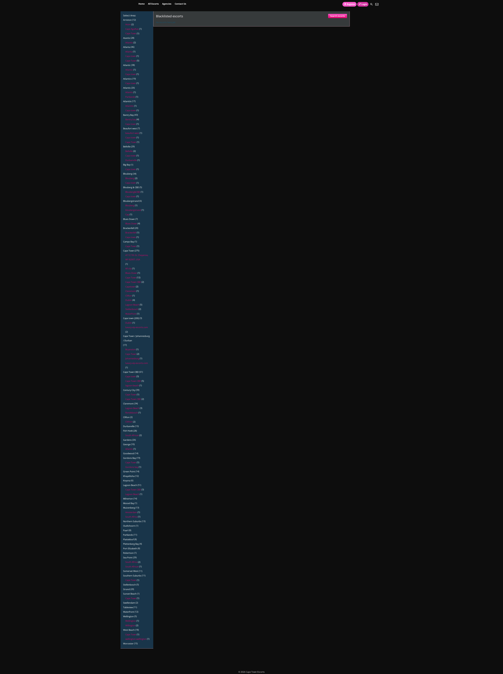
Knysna (126, 480)
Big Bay (126, 164)
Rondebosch (131, 412)
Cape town (130, 376)
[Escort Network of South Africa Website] (362, 45)
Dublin (128, 300)
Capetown (130, 286)
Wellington (128, 616)
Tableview (128, 607)
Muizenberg (129, 507)
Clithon (128, 421)
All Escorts (153, 3)
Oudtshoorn (129, 525)
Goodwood (128, 453)
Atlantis (129, 42)
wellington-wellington (135, 639)
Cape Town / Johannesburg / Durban (136, 338)
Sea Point (127, 557)
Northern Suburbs (132, 521)
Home (141, 3)
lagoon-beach (132, 385)
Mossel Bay (128, 503)
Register (351, 4)
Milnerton (128, 498)
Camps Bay (128, 241)
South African (132, 435)
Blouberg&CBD (132, 192)
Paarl (125, 530)
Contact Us (180, 3)
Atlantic (127, 65)
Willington (130, 625)
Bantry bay (130, 119)
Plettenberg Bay (131, 543)
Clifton (128, 295)
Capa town (130, 56)
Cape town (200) (131, 318)
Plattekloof (128, 539)
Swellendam (129, 602)
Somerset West (130, 571)
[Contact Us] (376, 4)
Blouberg (127, 173)
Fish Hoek (128, 430)
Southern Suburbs (132, 575)
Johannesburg (132, 358)
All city (128, 268)
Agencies (166, 3)
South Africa (131, 516)
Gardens (127, 439)
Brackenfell (128, 228)
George (126, 444)
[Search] (371, 4)
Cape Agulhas (132, 29)
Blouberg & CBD (131, 187)
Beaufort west (130, 128)
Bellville (126, 146)
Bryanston (130, 349)
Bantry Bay (128, 115)
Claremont (130, 291)
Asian (128, 24)
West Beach (129, 629)
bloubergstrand (133, 210)
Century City (129, 390)
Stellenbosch (131, 309)
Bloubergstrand (131, 201)
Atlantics (127, 78)
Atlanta (126, 47)
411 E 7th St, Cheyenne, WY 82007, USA (136, 257)
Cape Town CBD (133, 282)
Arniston (127, 19)
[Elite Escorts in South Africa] (163, 667)
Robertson (128, 553)
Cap (127, 214)
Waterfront (130, 313)
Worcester (128, 643)
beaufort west (132, 133)
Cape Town (130, 33)
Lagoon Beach (132, 304)
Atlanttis (127, 101)
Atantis (126, 38)
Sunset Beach (129, 593)
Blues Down (129, 219)
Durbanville (131, 160)
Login (364, 4)
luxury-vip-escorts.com (136, 327)
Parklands (130, 96)
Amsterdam (131, 512)
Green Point (129, 471)
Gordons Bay (129, 458)
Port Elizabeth (130, 548)
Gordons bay (131, 467)
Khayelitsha (129, 476)
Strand (126, 589)
